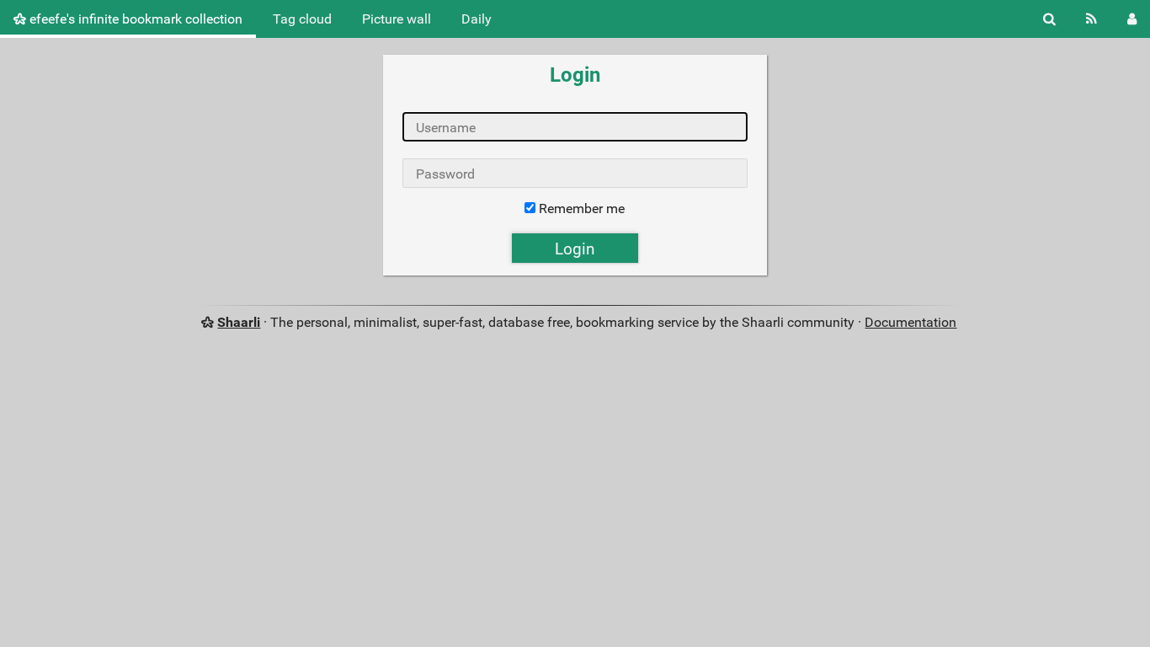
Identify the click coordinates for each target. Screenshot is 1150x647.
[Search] (1049, 19)
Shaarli (238, 322)
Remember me (582, 209)
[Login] (1132, 19)
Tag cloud (302, 19)
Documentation (910, 322)
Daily (476, 19)
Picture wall (396, 19)
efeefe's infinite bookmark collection (134, 19)
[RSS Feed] (1091, 19)
